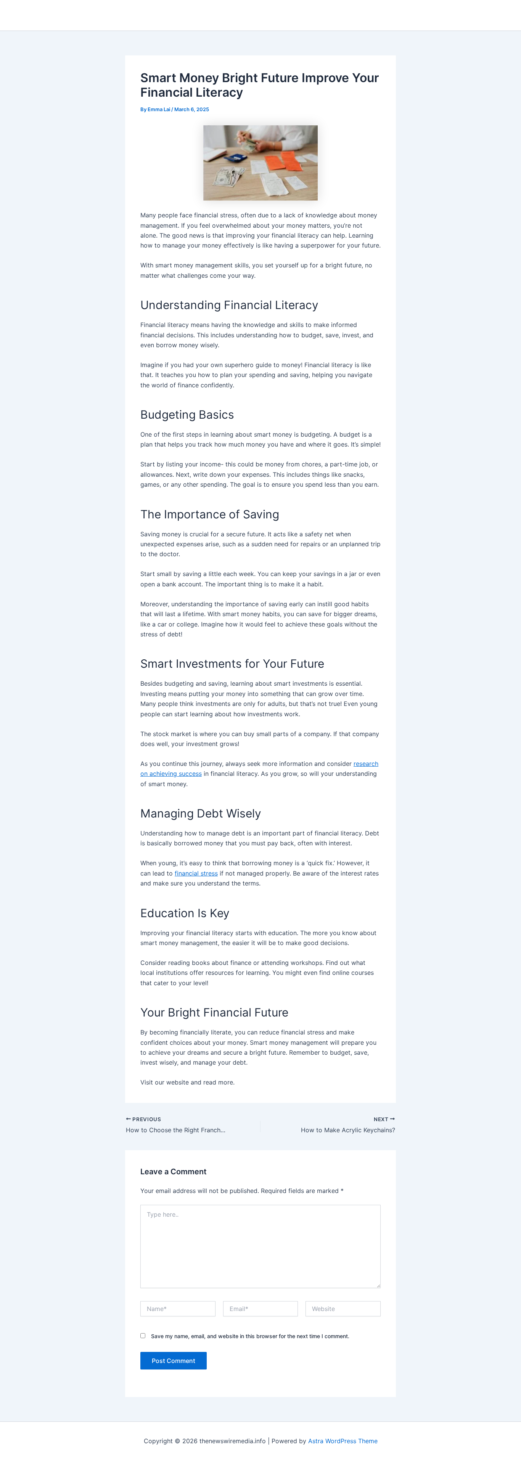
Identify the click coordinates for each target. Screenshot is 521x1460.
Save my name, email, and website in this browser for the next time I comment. (250, 1336)
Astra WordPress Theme (343, 1441)
